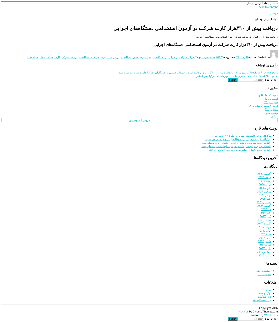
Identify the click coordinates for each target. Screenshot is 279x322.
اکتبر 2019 (265, 213)
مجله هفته (32, 57)
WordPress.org (262, 300)
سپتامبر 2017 (264, 220)
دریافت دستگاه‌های (89, 57)
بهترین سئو (272, 113)
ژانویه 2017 (265, 248)
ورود (268, 289)
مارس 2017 (264, 241)
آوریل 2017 (265, 237)
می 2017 (266, 234)
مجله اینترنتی (208, 57)
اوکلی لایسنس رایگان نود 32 (263, 106)
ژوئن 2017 (265, 230)
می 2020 (266, 209)
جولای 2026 (264, 177)
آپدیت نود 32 (271, 98)
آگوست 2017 (264, 223)
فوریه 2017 (265, 245)
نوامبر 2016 (264, 255)
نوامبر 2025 (264, 195)
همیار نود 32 (271, 109)
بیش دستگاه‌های (129, 57)
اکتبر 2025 (265, 198)
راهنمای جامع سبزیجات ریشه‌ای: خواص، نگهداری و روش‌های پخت (236, 143)
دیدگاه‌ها (264, 296)
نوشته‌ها (264, 293)
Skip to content (268, 7)
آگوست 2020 (264, 206)
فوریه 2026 (265, 184)
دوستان (274, 13)
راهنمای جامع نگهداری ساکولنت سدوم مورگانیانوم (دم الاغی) (239, 150)
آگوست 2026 (264, 174)
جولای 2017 (264, 227)
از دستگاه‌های (160, 57)
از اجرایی (173, 57)
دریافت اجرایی (108, 57)
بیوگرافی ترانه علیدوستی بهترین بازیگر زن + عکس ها (243, 135)
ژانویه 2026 (265, 188)
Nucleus (243, 311)
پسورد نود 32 (271, 102)
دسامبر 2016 (264, 252)
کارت (57, 57)
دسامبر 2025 (264, 191)
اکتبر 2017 (265, 216)
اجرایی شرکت (187, 57)
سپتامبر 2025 (264, 202)
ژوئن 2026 (265, 181)
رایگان (274, 116)
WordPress (271, 315)
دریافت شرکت (69, 57)
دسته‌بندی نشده (263, 271)
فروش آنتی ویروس (139, 120)
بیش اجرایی (145, 57)
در (118, 57)
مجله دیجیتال (46, 57)
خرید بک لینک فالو (268, 95)
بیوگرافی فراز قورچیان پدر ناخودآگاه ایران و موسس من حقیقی (237, 139)
